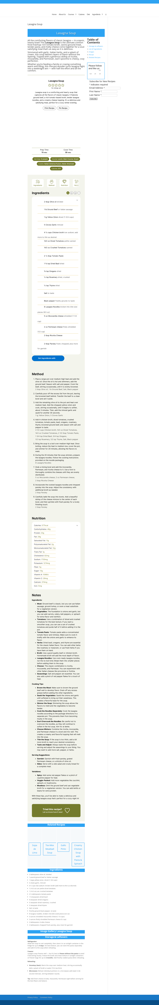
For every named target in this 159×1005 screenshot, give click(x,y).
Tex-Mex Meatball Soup (49, 849)
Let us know (48, 812)
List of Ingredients (95, 49)
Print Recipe (49, 108)
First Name (95, 91)
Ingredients (96, 15)
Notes (76, 185)
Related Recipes (94, 57)
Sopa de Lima (34, 849)
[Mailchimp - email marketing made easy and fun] (102, 104)
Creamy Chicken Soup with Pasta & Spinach (78, 854)
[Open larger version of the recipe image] (56, 129)
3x (75, 193)
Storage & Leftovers (96, 46)
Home (54, 15)
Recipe (91, 55)
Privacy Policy (33, 997)
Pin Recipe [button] (63, 108)
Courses (71, 15)
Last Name (95, 95)
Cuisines (81, 15)
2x (71, 193)
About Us (62, 15)
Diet (88, 15)
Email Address (97, 88)
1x (68, 193)
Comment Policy (46, 997)
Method (51, 185)
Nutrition (64, 185)
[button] (49, 85)
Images (91, 52)
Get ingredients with (46, 358)
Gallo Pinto (63, 847)
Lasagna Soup (35, 24)
